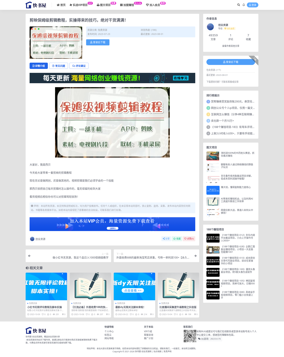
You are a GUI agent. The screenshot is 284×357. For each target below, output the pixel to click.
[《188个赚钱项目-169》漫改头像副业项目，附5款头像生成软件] (213, 272)
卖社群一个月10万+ (222, 121)
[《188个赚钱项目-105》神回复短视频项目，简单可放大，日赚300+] (213, 283)
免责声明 (167, 351)
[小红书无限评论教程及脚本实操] (46, 286)
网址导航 (109, 338)
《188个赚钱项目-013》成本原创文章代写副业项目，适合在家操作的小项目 (238, 260)
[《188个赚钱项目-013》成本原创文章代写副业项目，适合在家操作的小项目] (213, 261)
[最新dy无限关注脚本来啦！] (134, 286)
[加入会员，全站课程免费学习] (112, 77)
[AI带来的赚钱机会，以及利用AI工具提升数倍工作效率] (213, 201)
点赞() (190, 238)
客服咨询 (148, 334)
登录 (254, 5)
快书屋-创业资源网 (143, 351)
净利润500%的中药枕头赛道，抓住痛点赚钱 (237, 154)
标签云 (108, 334)
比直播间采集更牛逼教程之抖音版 (177, 307)
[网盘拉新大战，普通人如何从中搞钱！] (213, 213)
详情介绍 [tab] (40, 65)
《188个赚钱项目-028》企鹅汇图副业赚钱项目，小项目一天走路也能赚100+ (238, 249)
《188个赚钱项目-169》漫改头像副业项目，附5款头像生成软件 (238, 270)
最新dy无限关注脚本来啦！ (130, 307)
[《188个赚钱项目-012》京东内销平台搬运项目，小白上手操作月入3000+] (213, 238)
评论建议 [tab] (81, 65)
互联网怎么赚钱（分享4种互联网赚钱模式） (236, 114)
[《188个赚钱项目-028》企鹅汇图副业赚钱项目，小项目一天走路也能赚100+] (213, 249)
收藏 (178, 238)
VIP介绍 (148, 331)
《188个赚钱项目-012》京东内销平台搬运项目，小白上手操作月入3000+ (238, 237)
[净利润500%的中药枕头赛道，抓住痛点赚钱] (213, 156)
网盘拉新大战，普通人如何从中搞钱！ (237, 211)
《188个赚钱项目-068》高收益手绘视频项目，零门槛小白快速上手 (238, 294)
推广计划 (148, 338)
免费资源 (102, 29)
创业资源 (40, 239)
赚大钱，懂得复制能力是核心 (236, 187)
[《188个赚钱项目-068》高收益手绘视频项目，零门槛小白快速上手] (213, 295)
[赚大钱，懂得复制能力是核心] (213, 190)
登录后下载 (99, 42)
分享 (167, 238)
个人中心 (109, 331)
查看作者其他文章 (230, 46)
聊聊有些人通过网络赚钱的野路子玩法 (237, 166)
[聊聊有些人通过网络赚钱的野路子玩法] (213, 167)
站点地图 (157, 351)
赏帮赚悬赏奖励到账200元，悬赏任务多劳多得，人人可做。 (246, 101)
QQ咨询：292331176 (211, 339)
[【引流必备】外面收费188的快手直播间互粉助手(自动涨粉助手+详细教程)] (90, 286)
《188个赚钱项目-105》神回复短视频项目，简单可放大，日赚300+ (238, 283)
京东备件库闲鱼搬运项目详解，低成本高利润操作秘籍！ (237, 177)
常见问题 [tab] (60, 65)
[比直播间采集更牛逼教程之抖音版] (178, 286)
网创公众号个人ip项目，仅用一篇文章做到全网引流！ (242, 108)
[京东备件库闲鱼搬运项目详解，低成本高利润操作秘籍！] (213, 178)
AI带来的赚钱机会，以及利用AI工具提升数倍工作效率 (237, 200)
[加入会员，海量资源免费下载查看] (112, 225)
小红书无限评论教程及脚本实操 (44, 307)
